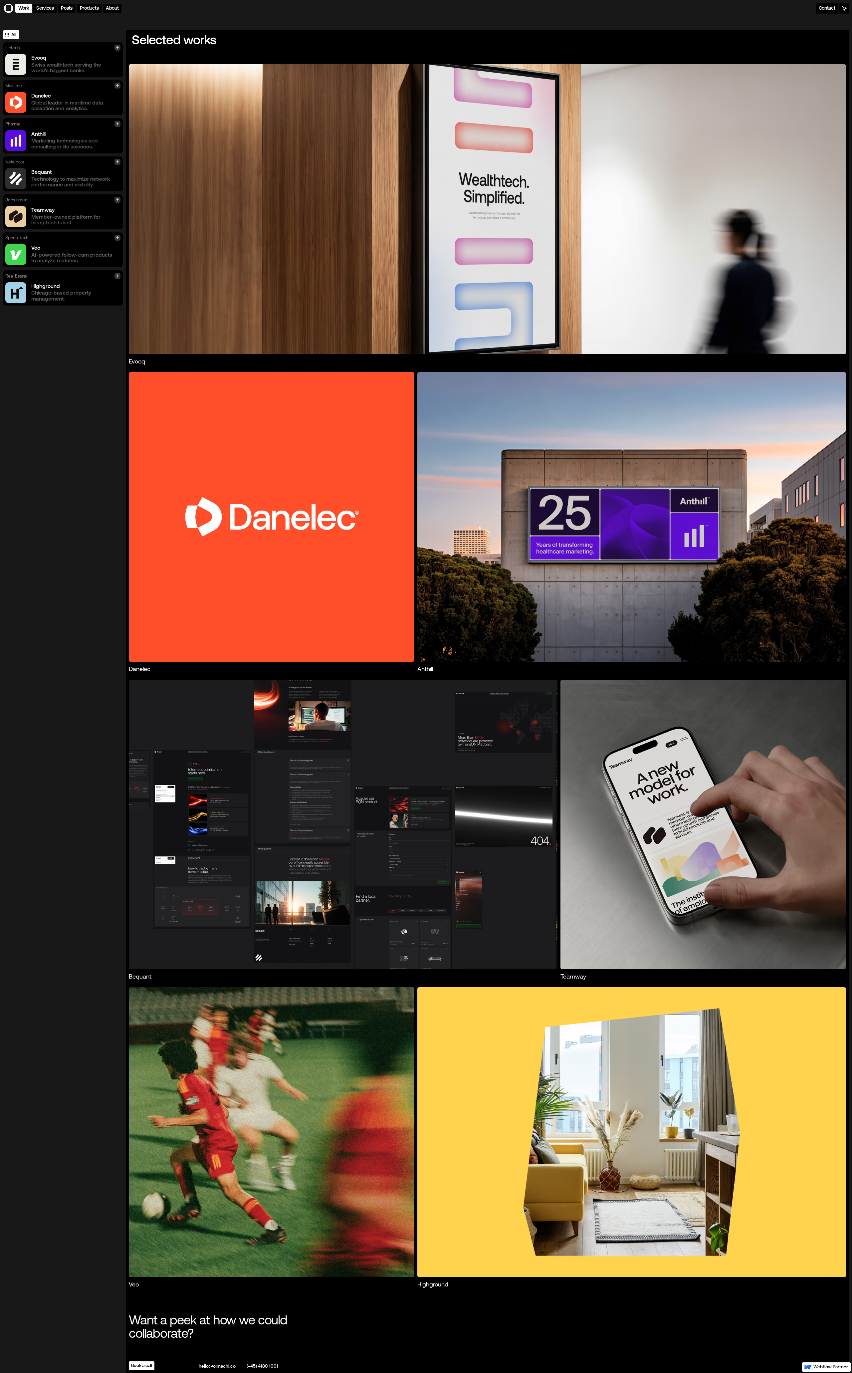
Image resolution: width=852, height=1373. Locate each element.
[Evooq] (487, 209)
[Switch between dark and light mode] (844, 8)
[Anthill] (631, 517)
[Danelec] (271, 517)
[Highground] (631, 1132)
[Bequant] (343, 824)
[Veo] (271, 1132)
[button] (89, 8)
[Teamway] (703, 824)
